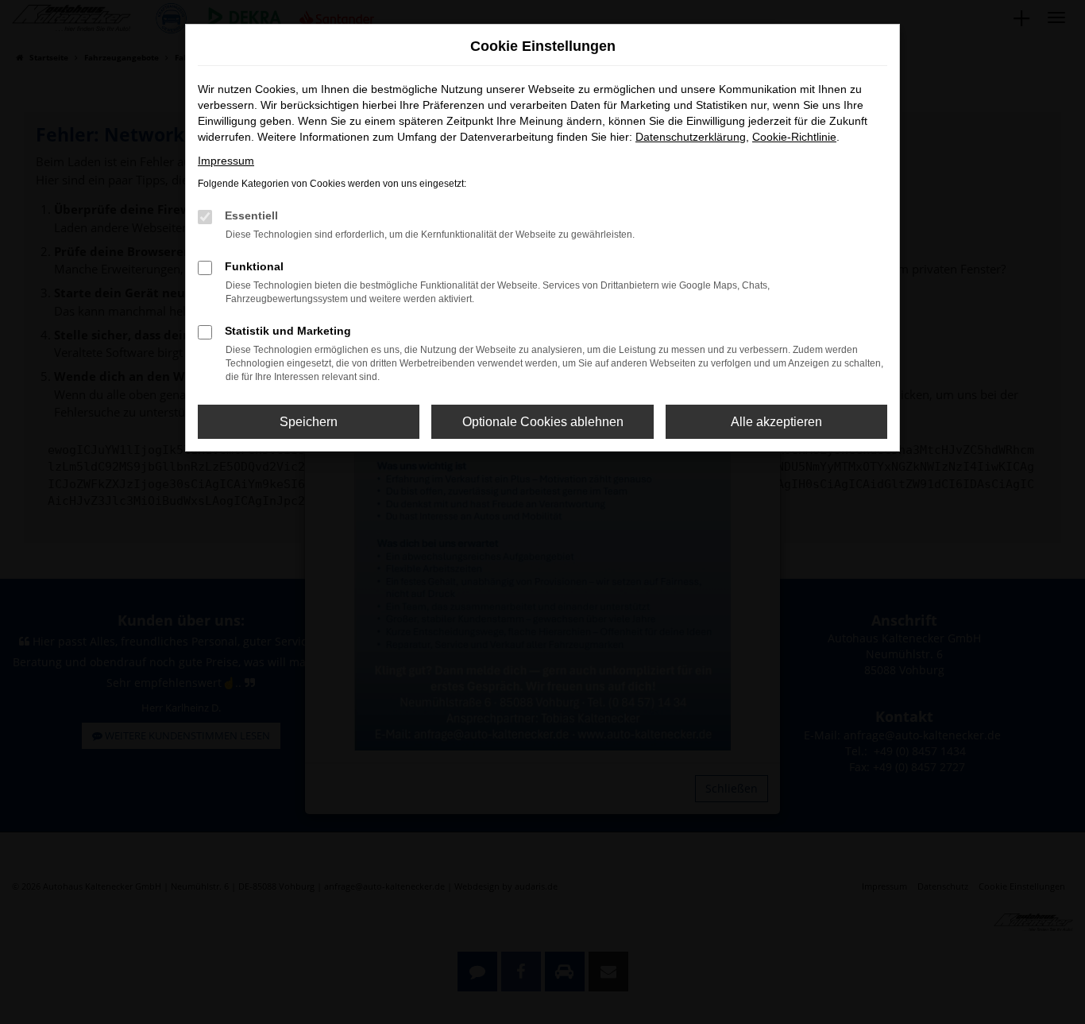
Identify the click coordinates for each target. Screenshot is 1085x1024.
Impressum (226, 160)
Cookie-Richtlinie (794, 136)
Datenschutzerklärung (690, 136)
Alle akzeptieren (776, 422)
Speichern (309, 422)
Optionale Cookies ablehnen (543, 422)
